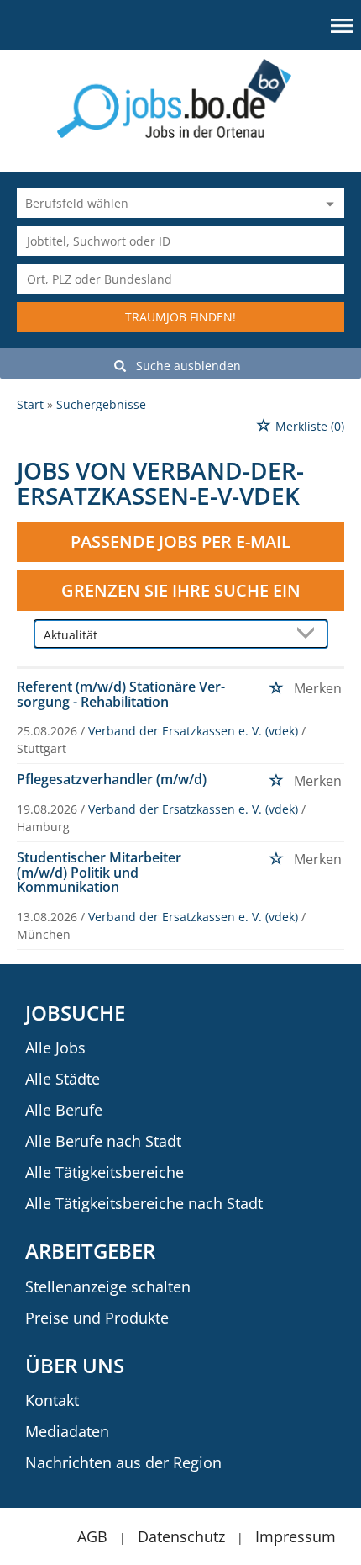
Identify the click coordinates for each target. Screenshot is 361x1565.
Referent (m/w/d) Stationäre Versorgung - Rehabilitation (121, 694)
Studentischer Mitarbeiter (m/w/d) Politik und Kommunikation (99, 872)
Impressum (295, 1536)
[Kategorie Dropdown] (327, 203)
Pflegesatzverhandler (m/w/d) (112, 779)
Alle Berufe (63, 1110)
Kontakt (52, 1400)
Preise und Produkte (97, 1318)
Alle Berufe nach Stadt (103, 1141)
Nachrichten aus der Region (123, 1462)
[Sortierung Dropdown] (310, 635)
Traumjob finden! (180, 317)
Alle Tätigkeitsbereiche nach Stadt (144, 1203)
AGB (92, 1536)
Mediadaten (67, 1431)
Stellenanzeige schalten (108, 1286)
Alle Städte (62, 1079)
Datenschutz (181, 1536)
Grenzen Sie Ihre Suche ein (181, 590)
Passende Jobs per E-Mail (180, 541)
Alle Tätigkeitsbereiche (104, 1172)
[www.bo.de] (181, 97)
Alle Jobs (55, 1047)
